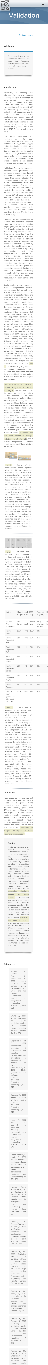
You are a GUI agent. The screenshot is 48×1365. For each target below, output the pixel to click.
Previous (22, 35)
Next (30, 35)
